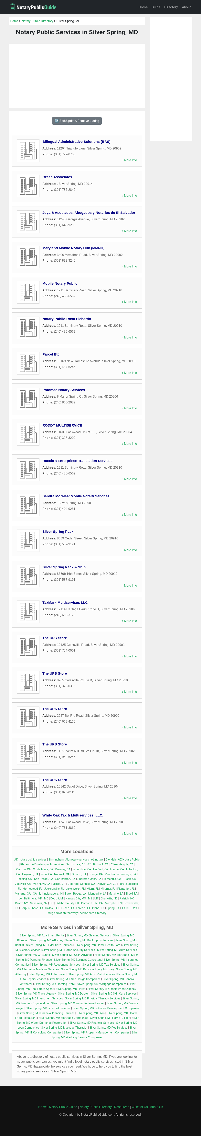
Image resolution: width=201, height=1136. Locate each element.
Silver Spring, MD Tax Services (101, 964)
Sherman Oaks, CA (89, 879)
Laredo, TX (83, 908)
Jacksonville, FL (54, 888)
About (186, 7)
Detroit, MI (57, 898)
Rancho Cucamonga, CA (120, 874)
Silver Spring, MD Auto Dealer (47, 974)
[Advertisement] (77, 75)
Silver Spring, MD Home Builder (110, 1018)
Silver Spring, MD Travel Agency (36, 993)
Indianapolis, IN (53, 893)
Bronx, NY (21, 903)
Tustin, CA (129, 879)
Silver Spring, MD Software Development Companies (106, 1008)
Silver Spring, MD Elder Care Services (49, 945)
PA (101, 903)
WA (135, 908)
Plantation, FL (125, 888)
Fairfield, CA (100, 869)
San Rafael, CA (43, 879)
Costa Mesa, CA (43, 869)
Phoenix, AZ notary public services (42, 864)
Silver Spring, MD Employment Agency (112, 989)
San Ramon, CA (65, 879)
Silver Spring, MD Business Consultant (78, 959)
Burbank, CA (101, 864)
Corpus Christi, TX (32, 908)
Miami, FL (93, 888)
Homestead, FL (32, 888)
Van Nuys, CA (41, 884)
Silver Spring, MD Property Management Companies (97, 1032)
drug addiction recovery (63, 913)
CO (115, 884)
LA (20, 898)
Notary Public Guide (63, 1107)
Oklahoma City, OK (67, 903)
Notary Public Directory (37, 21)
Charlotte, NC (109, 898)
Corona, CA (23, 869)
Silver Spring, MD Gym (91, 1013)
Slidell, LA (132, 893)
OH (52, 903)
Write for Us (140, 1107)
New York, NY (39, 903)
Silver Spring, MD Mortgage (112, 955)
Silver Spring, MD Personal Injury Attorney (87, 969)
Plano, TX (98, 908)
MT (96, 898)
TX (123, 908)
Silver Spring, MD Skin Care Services (114, 993)
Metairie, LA (116, 893)
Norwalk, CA (62, 874)
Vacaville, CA (23, 884)
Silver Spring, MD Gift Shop (33, 955)
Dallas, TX (51, 908)
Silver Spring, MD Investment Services (39, 998)
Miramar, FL (108, 888)
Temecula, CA (112, 879)
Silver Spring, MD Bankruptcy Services (89, 940)
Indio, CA (46, 874)
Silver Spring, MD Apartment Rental (42, 935)
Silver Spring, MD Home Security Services (68, 950)
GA (35, 893)
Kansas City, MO (76, 898)
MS (90, 898)
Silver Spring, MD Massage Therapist (64, 1027)
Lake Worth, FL (75, 888)
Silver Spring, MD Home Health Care (97, 945)
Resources (121, 1107)
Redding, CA (24, 879)
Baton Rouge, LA (75, 893)
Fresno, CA (117, 869)
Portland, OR (89, 903)
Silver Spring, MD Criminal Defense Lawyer (77, 1003)
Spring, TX (113, 908)
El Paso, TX (67, 908)
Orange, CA (96, 874)
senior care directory (93, 913)
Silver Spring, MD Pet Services (108, 1027)
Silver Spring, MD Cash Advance (72, 955)
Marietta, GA (23, 893)
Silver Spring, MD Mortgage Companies (101, 984)
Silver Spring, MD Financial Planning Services (46, 1013)
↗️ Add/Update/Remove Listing (77, 121)
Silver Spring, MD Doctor (73, 993)
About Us (156, 1107)
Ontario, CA (79, 874)
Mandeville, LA (97, 893)
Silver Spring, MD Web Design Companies (74, 979)
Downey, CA (62, 869)
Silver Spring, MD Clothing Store (55, 984)
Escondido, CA (82, 869)
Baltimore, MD (33, 898)
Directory (171, 7)
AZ (89, 864)
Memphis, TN (113, 903)
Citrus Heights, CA (122, 864)
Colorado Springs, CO (81, 884)
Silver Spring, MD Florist (70, 989)
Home (143, 7)
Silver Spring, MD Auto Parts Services (91, 974)
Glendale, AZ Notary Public (123, 859)
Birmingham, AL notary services (69, 859)
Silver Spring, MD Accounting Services (56, 964)
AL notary (97, 859)
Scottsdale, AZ (75, 864)
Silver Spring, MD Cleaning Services (89, 935)
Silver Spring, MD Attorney (46, 940)
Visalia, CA (59, 884)
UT (129, 908)
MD (46, 898)
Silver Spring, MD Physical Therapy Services (92, 998)
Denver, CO (104, 884)
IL (40, 893)
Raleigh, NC (127, 898)
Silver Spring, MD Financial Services (48, 1008)
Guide (156, 7)
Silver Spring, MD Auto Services (117, 950)
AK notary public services (30, 859)
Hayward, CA (30, 874)
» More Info (129, 160)
